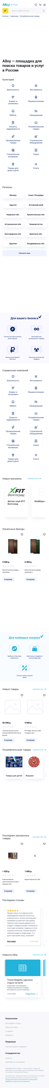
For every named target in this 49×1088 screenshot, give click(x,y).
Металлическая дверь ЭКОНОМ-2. (33, 571)
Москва (13, 195)
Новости (8, 1058)
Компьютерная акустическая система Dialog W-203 (10, 882)
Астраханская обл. (13, 224)
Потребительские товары (30, 16)
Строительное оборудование (36, 141)
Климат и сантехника (13, 102)
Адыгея (13, 205)
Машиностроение (36, 101)
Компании (14, 16)
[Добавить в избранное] (22, 534)
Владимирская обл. (36, 243)
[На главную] (6, 4)
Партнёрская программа (15, 1062)
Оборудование (35, 115)
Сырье (36, 154)
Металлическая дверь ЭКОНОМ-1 (10, 571)
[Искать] (44, 11)
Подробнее (30, 994)
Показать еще (24, 253)
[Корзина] (40, 5)
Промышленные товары (13, 141)
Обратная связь (11, 1027)
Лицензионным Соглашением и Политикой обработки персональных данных (21, 1080)
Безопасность (13, 90)
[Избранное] (36, 5)
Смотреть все (32, 478)
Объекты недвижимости (13, 128)
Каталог (5, 16)
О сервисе (9, 1031)
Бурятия (13, 243)
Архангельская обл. (36, 214)
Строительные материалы (13, 155)
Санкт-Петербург (36, 195)
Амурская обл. (13, 214)
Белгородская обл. (13, 234)
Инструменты (36, 90)
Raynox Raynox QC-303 (32, 879)
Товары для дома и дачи (13, 169)
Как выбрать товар (13, 1023)
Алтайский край (36, 205)
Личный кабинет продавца (15, 1047)
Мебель (13, 115)
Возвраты (9, 1035)
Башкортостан (36, 224)
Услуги (36, 168)
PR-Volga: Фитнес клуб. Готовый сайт (33, 732)
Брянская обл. (36, 234)
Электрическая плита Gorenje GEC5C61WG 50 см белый (11, 733)
